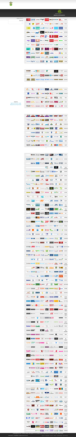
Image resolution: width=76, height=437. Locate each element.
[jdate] (56, 106)
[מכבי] (56, 276)
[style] (42, 368)
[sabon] (42, 338)
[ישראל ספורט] (38, 36)
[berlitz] (61, 272)
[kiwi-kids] (51, 414)
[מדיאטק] (47, 430)
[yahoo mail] (47, 24)
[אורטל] (33, 297)
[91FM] (51, 128)
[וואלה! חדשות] (56, 19)
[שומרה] (28, 255)
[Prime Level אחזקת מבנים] (56, 372)
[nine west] (51, 326)
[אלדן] (51, 213)
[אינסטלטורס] (42, 205)
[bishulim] (61, 393)
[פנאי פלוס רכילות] (42, 426)
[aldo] (56, 326)
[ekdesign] (51, 422)
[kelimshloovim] (38, 405)
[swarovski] (38, 347)
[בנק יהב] (38, 57)
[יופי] (28, 102)
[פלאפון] (38, 230)
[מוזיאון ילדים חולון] (42, 292)
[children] (38, 409)
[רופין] (42, 217)
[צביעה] (51, 116)
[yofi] (38, 368)
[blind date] (28, 106)
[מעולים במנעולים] (61, 205)
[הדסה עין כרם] (56, 280)
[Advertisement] (40, 4)
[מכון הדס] (47, 418)
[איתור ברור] (33, 209)
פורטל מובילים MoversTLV (15, 104)
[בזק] (51, 132)
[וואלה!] (51, 32)
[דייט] (51, 28)
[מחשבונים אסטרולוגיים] (33, 79)
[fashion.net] (61, 318)
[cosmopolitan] (51, 351)
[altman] (56, 384)
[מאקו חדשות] (51, 19)
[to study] (38, 272)
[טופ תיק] (47, 322)
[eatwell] (51, 384)
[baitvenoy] (47, 389)
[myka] (42, 330)
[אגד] (61, 137)
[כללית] (38, 276)
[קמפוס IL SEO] (47, 167)
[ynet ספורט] (33, 36)
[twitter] (56, 28)
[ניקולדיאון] (51, 267)
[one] (28, 36)
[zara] (47, 414)
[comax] (38, 376)
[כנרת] (42, 430)
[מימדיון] (47, 124)
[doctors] (33, 276)
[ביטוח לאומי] (56, 234)
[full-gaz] (28, 363)
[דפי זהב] (51, 145)
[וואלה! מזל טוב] (61, 71)
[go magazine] (38, 351)
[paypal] (33, 61)
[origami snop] (51, 401)
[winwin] (56, 145)
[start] (28, 32)
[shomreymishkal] (56, 397)
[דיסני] (42, 267)
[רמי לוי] (28, 284)
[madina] (47, 334)
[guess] (28, 322)
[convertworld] (33, 238)
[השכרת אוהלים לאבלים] (51, 205)
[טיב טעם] (38, 284)
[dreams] (56, 89)
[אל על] (47, 44)
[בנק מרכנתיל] (33, 57)
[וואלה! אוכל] (42, 97)
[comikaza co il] (47, 401)
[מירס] (51, 230)
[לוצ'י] (47, 309)
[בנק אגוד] (28, 57)
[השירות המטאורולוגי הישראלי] (38, 93)
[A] (51, 188)
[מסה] (56, 167)
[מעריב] (47, 19)
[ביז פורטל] (42, 32)
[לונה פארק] (61, 124)
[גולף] (42, 309)
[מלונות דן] (61, 180)
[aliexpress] (56, 53)
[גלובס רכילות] (56, 426)
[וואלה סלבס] (38, 426)
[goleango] (61, 238)
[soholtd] (28, 389)
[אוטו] (33, 213)
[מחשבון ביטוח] (56, 201)
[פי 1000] (28, 53)
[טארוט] (47, 79)
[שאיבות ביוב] (28, 205)
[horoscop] (42, 89)
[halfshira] (28, 397)
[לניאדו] (42, 280)
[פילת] (56, 418)
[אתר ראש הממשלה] (33, 234)
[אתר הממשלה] (61, 234)
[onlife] (47, 102)
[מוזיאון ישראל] (61, 292)
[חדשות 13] (28, 19)
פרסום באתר (47, 435)
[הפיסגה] (28, 176)
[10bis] (38, 359)
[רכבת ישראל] (56, 137)
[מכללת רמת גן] (38, 430)
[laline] (61, 338)
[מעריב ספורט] (42, 36)
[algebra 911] (56, 171)
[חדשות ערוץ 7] (33, 19)
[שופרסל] (61, 284)
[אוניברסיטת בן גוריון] (47, 247)
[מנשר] (28, 242)
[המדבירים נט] (56, 209)
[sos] (47, 301)
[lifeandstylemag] (47, 368)
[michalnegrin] (42, 347)
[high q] (33, 221)
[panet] (51, 305)
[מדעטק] (47, 292)
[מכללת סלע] (51, 226)
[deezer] (33, 155)
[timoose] (61, 376)
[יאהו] (56, 32)
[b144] (47, 145)
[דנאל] (56, 297)
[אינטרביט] (38, 226)
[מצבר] (38, 213)
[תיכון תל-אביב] (51, 221)
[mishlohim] (61, 359)
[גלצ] (61, 128)
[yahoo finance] (28, 40)
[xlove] (33, 106)
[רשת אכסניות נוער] (33, 180)
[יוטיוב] (61, 75)
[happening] (47, 263)
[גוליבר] (38, 44)
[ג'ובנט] (28, 184)
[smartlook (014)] (28, 24)
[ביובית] (47, 205)
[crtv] (51, 376)
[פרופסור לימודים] (28, 171)
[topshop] (38, 313)
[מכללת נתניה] (56, 217)
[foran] (28, 372)
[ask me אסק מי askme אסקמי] (51, 89)
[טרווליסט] (33, 44)
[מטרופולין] (42, 137)
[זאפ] (47, 53)
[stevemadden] (51, 330)
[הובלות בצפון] (38, 380)
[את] (56, 351)
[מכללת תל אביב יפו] (61, 430)
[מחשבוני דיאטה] (56, 238)
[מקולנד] (28, 120)
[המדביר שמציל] (61, 209)
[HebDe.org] (47, 251)
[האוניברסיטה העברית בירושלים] (42, 171)
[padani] (56, 347)
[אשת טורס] (42, 44)
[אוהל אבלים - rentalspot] (33, 71)
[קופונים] (42, 288)
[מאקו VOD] (47, 75)
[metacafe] (56, 75)
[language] (51, 272)
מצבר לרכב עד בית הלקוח (16, 103)
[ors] (42, 297)
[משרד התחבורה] (47, 234)
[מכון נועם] (51, 418)
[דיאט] (61, 97)
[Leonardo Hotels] (47, 180)
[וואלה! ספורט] (51, 36)
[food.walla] (56, 393)
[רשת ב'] (33, 128)
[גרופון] (33, 288)
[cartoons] (38, 267)
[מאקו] (47, 32)
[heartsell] (33, 372)
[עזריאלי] (51, 53)
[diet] (42, 393)
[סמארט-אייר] (28, 44)
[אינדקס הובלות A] (51, 380)
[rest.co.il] (28, 97)
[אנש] (33, 418)
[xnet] (42, 351)
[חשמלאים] (42, 209)
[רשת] (51, 49)
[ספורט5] (47, 36)
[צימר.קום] (56, 176)
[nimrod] (42, 414)
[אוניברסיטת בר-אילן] (47, 171)
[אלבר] (56, 213)
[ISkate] (38, 124)
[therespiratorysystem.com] (61, 276)
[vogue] (33, 351)
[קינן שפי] (42, 418)
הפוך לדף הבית (65, 435)
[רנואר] (56, 309)
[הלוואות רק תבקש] (28, 61)
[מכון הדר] (38, 418)
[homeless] (38, 184)
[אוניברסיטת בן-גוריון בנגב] (38, 171)
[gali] (38, 326)
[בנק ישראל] (61, 61)
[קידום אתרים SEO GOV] (51, 167)
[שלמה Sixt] (61, 213)
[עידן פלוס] (33, 49)
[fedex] (61, 363)
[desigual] (42, 313)
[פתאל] (51, 180)
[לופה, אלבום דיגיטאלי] (61, 188)
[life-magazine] (51, 368)
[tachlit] (47, 372)
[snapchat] (28, 28)
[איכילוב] (47, 280)
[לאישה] (61, 351)
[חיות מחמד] (42, 116)
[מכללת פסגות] (28, 226)
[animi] (42, 405)
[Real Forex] (47, 163)
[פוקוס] (28, 145)
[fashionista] (33, 318)
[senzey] (56, 376)
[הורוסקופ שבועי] (61, 79)
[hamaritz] (33, 363)
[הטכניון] (42, 247)
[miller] (51, 347)
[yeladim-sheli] (42, 409)
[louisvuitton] (38, 322)
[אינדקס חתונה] (42, 71)
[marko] (61, 326)
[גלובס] (56, 40)
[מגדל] (42, 259)
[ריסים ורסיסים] (38, 334)
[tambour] (42, 389)
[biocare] (47, 384)
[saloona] (38, 102)
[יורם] (33, 171)
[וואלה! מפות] (56, 141)
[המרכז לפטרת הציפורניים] (51, 280)
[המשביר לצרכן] (33, 338)
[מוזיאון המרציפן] (28, 292)
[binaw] (33, 376)
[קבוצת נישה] (47, 297)
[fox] (61, 414)
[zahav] (42, 305)
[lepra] (51, 359)
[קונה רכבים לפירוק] (28, 201)
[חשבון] (61, 116)
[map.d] (33, 141)
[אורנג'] (33, 230)
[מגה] (56, 284)
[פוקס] (51, 309)
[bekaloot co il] (33, 401)
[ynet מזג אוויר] (51, 93)
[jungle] (51, 301)
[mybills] (47, 132)
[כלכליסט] (51, 40)
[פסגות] (33, 163)
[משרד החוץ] (42, 234)
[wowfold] (42, 401)
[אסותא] (28, 280)
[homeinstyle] (42, 355)
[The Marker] (61, 40)
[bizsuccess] (42, 372)
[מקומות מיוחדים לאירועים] (47, 71)
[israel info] (61, 305)
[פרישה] (33, 259)
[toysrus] (61, 263)
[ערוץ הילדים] (56, 267)
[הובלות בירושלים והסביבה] (28, 380)
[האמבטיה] (33, 75)
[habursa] (47, 347)
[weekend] (51, 176)
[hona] (33, 305)
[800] (61, 221)
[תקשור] (38, 79)
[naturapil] (61, 343)
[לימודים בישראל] (33, 272)
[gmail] (61, 24)
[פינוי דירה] (42, 380)
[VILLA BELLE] (47, 196)
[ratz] (47, 363)
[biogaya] (61, 384)
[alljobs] (61, 184)
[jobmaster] (47, 184)
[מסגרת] (28, 188)
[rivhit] (47, 376)
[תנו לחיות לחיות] (42, 301)
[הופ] (42, 120)
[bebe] (28, 313)
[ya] (33, 422)
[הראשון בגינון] (38, 209)
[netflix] (56, 49)
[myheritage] (33, 409)
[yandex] (42, 24)
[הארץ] (42, 19)
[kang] (42, 359)
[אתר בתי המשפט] (51, 234)
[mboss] (28, 376)
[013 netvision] (47, 230)
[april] (56, 338)
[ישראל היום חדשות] (38, 19)
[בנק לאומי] (56, 57)
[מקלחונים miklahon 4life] (33, 389)
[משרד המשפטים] (28, 234)
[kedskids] (56, 414)
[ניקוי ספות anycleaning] (33, 205)
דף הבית (43, 435)
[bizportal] (42, 40)
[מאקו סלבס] (47, 426)
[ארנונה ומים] (38, 132)
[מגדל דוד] (38, 292)
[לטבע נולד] (38, 301)
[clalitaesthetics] (33, 343)
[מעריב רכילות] (33, 426)
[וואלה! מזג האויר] (56, 93)
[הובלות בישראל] (61, 380)
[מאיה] (61, 163)
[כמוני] (42, 276)
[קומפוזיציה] (42, 242)
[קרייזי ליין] (28, 309)
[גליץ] (38, 242)
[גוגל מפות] (28, 141)
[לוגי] (47, 267)
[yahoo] (33, 251)
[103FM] (38, 128)
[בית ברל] (38, 217)
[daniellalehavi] (28, 330)
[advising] (51, 372)
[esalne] (47, 89)
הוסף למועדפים (59, 435)
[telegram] (33, 28)
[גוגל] (61, 32)
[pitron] (38, 372)
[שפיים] (33, 124)
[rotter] (28, 159)
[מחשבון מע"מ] (38, 238)
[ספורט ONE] (61, 36)
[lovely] (42, 106)
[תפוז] (33, 32)
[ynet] (61, 19)
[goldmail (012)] (33, 24)
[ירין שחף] (51, 334)
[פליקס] (38, 75)
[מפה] (47, 141)
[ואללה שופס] (33, 53)
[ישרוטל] (56, 180)
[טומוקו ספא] (61, 196)
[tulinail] (38, 355)
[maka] (56, 184)
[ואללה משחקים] (33, 120)
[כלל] (51, 259)
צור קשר (51, 435)
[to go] (33, 326)
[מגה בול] (33, 284)
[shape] (28, 351)
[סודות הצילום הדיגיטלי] (47, 242)
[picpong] (38, 188)
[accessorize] (61, 322)
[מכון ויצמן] (38, 247)
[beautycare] (28, 338)
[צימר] (42, 176)
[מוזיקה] (56, 116)
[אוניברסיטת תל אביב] (51, 171)
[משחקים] (47, 116)
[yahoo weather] (33, 93)
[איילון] (33, 255)
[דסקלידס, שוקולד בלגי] (42, 188)
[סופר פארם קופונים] (61, 288)
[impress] (33, 347)
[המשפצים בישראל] (38, 389)
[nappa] (51, 322)
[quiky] (47, 359)
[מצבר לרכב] (28, 213)
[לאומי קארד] (51, 61)
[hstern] (61, 347)
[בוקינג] (51, 44)
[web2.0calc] (42, 238)
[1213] (38, 71)
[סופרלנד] (56, 124)
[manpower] (61, 297)
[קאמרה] (33, 242)
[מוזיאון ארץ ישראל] (33, 292)
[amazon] (38, 53)
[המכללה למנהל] (61, 217)
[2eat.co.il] (51, 97)
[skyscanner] (61, 44)
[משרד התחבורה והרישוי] (61, 201)
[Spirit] (56, 196)
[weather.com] (28, 93)
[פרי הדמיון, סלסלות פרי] (33, 188)
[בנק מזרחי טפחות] (47, 57)
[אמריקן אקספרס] (56, 61)
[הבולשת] (33, 355)
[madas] (33, 145)
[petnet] (61, 301)
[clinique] (42, 334)
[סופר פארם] (51, 338)
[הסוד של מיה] (51, 120)
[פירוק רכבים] (33, 201)
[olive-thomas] (38, 330)
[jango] (38, 155)
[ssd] (42, 422)
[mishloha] (56, 359)
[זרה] (61, 313)
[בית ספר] (33, 116)
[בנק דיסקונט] (51, 57)
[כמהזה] (61, 230)
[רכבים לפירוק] (38, 201)
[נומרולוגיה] (51, 79)
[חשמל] (56, 132)
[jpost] (56, 305)
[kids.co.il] (61, 120)
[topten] (56, 322)
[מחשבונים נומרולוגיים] (28, 79)
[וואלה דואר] (56, 24)
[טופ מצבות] (28, 209)
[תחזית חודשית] (56, 79)
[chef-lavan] (47, 393)
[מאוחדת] (51, 276)
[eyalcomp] (42, 376)
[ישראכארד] (42, 61)
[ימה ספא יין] (38, 196)
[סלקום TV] (47, 49)
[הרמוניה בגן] (51, 71)
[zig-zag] (42, 363)
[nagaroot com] (28, 401)
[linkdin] (42, 28)
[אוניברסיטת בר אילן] (56, 247)
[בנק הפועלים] (61, 57)
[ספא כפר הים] (42, 196)
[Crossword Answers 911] (38, 401)
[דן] (51, 137)
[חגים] (38, 116)
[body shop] (47, 338)
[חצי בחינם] (47, 284)
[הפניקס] (56, 259)
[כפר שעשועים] (56, 263)
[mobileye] (51, 201)
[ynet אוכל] (47, 97)
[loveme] (47, 106)
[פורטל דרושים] (42, 184)
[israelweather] (42, 93)
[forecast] (61, 93)
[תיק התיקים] (42, 322)
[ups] (56, 363)
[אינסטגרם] (47, 28)
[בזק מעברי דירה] (47, 380)
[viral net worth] (28, 426)
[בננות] (56, 102)
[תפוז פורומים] (61, 159)
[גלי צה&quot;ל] (56, 128)
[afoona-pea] (61, 355)
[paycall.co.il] (38, 61)
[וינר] (56, 36)
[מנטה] (42, 397)
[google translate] (56, 251)
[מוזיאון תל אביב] (56, 292)
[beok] (51, 397)
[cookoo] (51, 393)
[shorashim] (47, 409)
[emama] (51, 409)
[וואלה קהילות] (56, 159)
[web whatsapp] (38, 28)
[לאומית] (47, 276)
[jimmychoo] (61, 330)
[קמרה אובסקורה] (61, 242)
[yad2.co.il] (61, 145)
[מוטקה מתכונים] (38, 97)
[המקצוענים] (42, 145)
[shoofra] (33, 330)
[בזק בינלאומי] (56, 230)
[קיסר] (38, 180)
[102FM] (42, 128)
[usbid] (51, 405)
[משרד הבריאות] (28, 276)
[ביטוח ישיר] (61, 255)
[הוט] (42, 49)
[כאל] (47, 61)
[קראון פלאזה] (42, 180)
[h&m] (51, 313)
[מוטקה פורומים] (33, 159)
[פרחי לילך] (61, 192)
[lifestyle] (61, 368)
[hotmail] (51, 24)
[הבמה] (56, 155)
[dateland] (38, 106)
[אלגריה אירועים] (56, 71)
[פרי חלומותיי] (51, 192)
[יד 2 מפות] (38, 141)
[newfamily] (28, 409)
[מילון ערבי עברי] (28, 251)
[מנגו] (56, 313)
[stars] (61, 89)
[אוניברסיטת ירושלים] (51, 247)
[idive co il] (61, 401)
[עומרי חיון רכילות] (61, 426)
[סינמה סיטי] (28, 124)
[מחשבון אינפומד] (47, 238)
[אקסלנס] (47, 259)
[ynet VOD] (42, 75)
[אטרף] (42, 159)
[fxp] (51, 159)
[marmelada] (42, 263)
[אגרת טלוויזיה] (42, 132)
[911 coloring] (56, 120)
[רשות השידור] (38, 234)
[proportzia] (38, 343)
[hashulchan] (33, 393)
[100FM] (47, 128)
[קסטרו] (61, 309)
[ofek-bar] (61, 372)
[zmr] (33, 176)
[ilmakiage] (56, 334)
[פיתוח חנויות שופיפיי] (61, 167)
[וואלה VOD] (51, 75)
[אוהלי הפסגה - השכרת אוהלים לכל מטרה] (56, 205)
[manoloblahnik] (56, 330)
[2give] (47, 405)
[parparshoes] (33, 414)
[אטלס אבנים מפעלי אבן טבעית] (56, 389)
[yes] (38, 49)
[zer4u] (56, 188)
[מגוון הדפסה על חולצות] (61, 405)
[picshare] (56, 242)
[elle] (42, 318)
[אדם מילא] (61, 418)
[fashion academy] (28, 318)
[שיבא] (33, 280)
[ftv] (47, 318)
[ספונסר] (33, 40)
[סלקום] (28, 230)
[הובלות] (33, 380)
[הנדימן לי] (51, 209)
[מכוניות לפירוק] (47, 201)
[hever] (38, 297)
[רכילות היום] (51, 426)
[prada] (33, 322)
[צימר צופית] (38, 176)
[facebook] (61, 28)
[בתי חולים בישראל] (61, 280)
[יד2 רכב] (42, 201)
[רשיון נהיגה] (33, 132)
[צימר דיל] (47, 176)
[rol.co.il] (56, 97)
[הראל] (47, 255)
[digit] (28, 422)
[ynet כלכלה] (47, 40)
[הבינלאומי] (42, 57)
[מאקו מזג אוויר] (47, 93)
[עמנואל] (47, 326)
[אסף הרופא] (38, 280)
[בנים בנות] (28, 116)
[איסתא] (56, 44)
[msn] (38, 32)
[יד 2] (42, 53)
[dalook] (51, 318)
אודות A (55, 435)
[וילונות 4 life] (51, 389)
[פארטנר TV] (28, 49)
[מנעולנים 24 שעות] (47, 209)
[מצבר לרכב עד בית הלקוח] (47, 213)
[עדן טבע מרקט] (51, 284)
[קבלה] (42, 79)
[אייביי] (61, 53)
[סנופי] (42, 251)
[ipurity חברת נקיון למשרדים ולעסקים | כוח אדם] (38, 205)
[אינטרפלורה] (28, 192)
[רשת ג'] (28, 128)
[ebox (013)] (38, 24)
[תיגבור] (51, 297)
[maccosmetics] (61, 334)
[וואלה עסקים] (38, 40)
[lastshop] (28, 263)
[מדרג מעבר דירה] (56, 380)
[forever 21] (47, 313)
